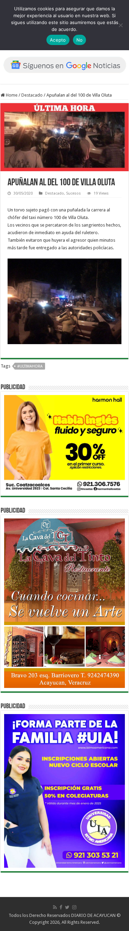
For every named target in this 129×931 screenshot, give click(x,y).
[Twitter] (67, 907)
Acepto (58, 40)
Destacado (32, 95)
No (79, 40)
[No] (120, 25)
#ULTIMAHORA (30, 366)
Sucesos (73, 193)
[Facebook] (61, 907)
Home (11, 95)
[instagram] (74, 907)
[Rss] (54, 907)
